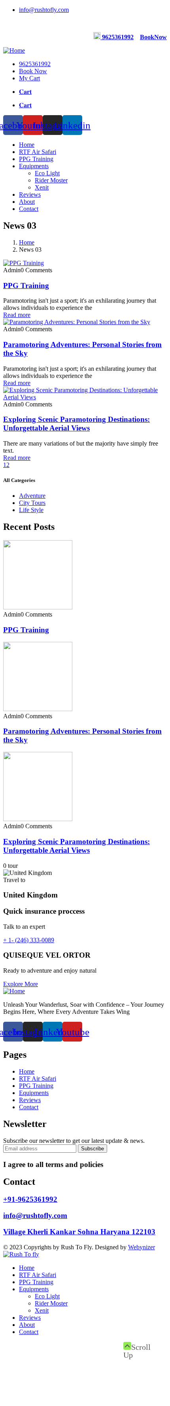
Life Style (31, 510)
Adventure (32, 495)
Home (26, 242)
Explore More (20, 984)
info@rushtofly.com (35, 1215)
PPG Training (26, 285)
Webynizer (141, 1247)
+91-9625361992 (30, 1199)
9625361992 (118, 37)
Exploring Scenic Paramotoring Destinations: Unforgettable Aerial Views (76, 423)
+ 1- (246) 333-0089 (28, 940)
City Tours (32, 502)
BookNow (153, 37)
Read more (16, 314)
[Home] (14, 50)
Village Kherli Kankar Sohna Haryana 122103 (79, 1232)
